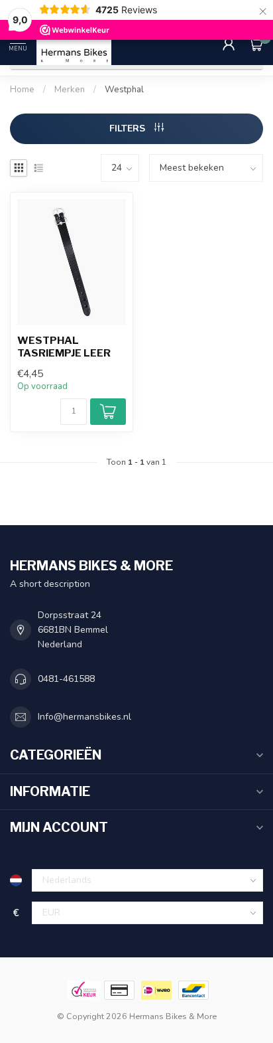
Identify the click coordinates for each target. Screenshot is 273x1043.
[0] (255, 44)
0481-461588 (66, 679)
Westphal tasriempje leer (64, 347)
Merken (69, 90)
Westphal (124, 90)
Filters (128, 128)
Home (22, 90)
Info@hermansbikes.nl (84, 716)
